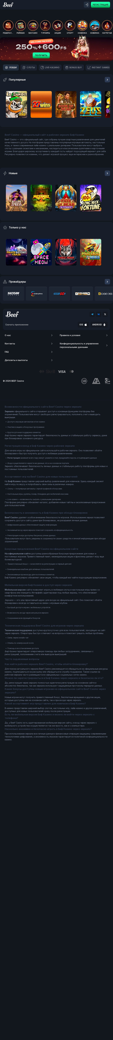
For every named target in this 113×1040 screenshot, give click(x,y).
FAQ (7, 352)
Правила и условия (70, 335)
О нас (8, 335)
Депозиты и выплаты (16, 360)
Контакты (10, 343)
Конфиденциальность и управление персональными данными (79, 345)
